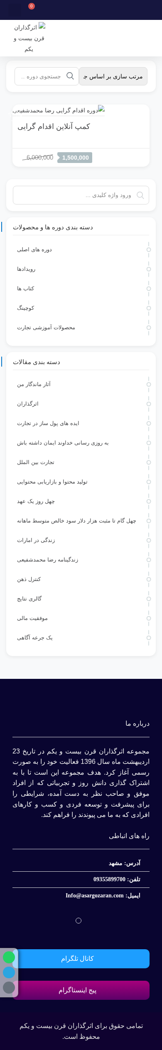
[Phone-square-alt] (9, 988)
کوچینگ (25, 308)
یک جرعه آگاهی (35, 637)
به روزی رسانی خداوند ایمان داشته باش (63, 443)
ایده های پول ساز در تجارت (48, 423)
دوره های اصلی (34, 249)
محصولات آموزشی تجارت (46, 327)
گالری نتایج (29, 598)
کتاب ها (25, 288)
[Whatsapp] (9, 957)
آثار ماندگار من (34, 384)
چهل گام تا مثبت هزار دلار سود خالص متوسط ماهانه (76, 521)
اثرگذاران (28, 404)
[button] (14, 10)
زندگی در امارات (36, 540)
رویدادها (26, 269)
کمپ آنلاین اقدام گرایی (53, 126)
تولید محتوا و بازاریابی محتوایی (52, 482)
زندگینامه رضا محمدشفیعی (47, 560)
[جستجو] (70, 76)
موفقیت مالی (32, 618)
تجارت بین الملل (35, 462)
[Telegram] (9, 973)
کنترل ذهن (29, 579)
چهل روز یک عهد (36, 501)
